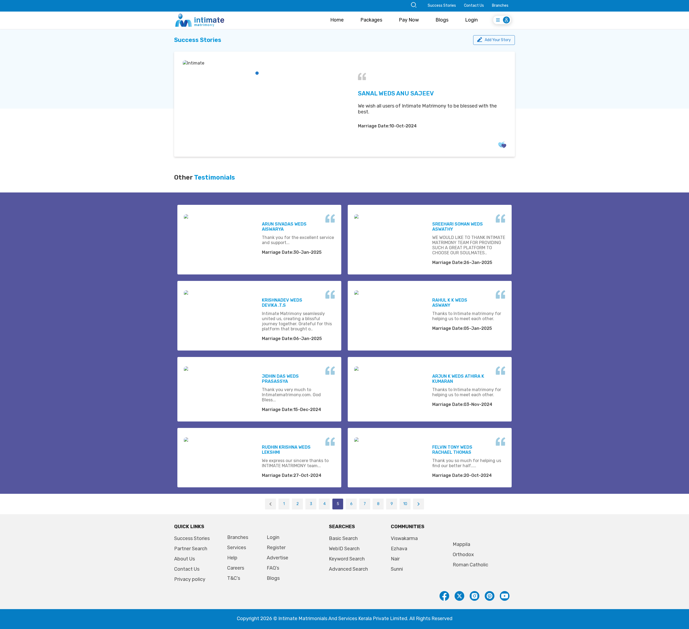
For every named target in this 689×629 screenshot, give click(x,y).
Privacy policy (189, 579)
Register (276, 547)
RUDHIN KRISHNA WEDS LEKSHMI (286, 450)
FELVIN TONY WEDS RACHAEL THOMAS (452, 450)
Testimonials (214, 177)
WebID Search (344, 548)
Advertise (277, 557)
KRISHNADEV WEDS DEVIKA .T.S (282, 303)
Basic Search (343, 538)
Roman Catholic (470, 564)
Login (471, 20)
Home (337, 20)
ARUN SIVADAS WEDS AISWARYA (284, 226)
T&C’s (233, 578)
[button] (257, 73)
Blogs (441, 20)
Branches (500, 5)
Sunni (397, 569)
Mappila (461, 544)
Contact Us (474, 5)
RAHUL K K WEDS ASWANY (449, 303)
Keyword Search (347, 558)
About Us (184, 558)
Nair (395, 558)
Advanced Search (348, 569)
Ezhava (399, 548)
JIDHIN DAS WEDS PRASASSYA (280, 379)
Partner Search (190, 548)
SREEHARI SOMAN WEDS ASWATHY (457, 226)
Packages (371, 20)
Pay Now (409, 20)
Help (232, 557)
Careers (235, 568)
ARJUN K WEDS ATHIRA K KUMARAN (458, 379)
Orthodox (463, 554)
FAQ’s (273, 568)
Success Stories (442, 5)
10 (405, 504)
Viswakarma (404, 538)
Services (236, 547)
